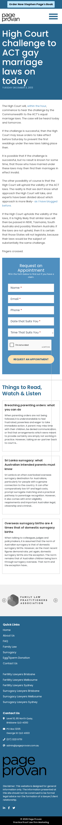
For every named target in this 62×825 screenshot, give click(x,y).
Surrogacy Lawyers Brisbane (21, 691)
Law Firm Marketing (39, 822)
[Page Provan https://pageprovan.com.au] (10, 18)
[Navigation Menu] (53, 16)
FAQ (5, 641)
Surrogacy (9, 652)
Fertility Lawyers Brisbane (19, 674)
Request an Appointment (31, 359)
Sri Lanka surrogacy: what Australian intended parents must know (30, 464)
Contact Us (10, 663)
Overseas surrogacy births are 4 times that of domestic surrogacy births (30, 527)
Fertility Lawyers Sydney (18, 685)
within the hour (36, 106)
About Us (9, 635)
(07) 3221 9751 (14, 739)
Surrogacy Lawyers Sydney (20, 702)
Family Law (10, 646)
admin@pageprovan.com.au (22, 745)
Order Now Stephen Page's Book (31, 4)
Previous (4, 600)
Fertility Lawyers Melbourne (20, 680)
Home (7, 630)
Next (55, 600)
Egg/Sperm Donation (16, 658)
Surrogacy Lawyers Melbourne (22, 696)
